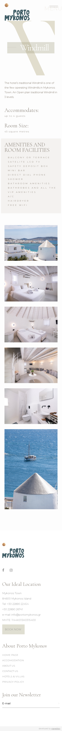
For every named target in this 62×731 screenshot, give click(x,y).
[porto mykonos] (31, 243)
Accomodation (13, 660)
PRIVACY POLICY (13, 681)
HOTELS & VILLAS (13, 676)
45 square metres (16, 131)
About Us (8, 665)
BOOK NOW (13, 629)
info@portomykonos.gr (26, 614)
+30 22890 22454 (18, 604)
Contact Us (10, 671)
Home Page (10, 654)
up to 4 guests (14, 115)
